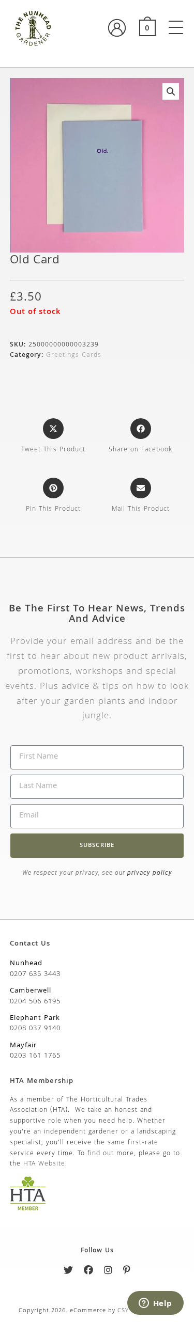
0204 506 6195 (35, 1002)
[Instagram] (108, 1272)
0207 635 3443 (35, 974)
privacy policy (148, 872)
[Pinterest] (127, 1272)
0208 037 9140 (35, 1028)
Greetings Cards (73, 355)
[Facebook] (89, 1272)
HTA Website (44, 1164)
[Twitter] (68, 1272)
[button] (170, 91)
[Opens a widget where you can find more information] (155, 1304)
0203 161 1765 (35, 1056)
